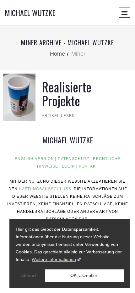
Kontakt (88, 166)
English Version (34, 159)
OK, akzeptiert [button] (84, 275)
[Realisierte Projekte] (19, 96)
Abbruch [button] (29, 275)
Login (68, 166)
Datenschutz (73, 159)
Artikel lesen (58, 115)
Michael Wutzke (30, 12)
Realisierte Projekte (66, 93)
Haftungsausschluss (45, 189)
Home (57, 54)
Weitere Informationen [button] (54, 259)
